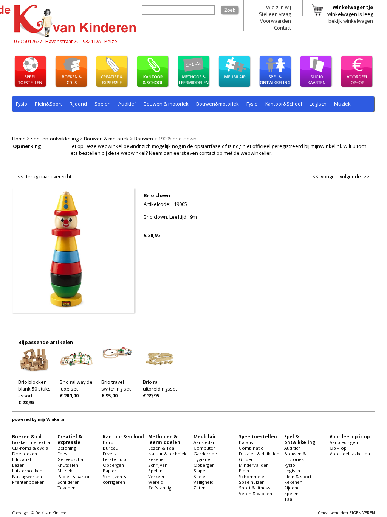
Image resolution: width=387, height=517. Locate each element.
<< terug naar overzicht (44, 175)
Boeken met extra (31, 442)
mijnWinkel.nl (51, 419)
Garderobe (205, 453)
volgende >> (354, 176)
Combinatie (251, 448)
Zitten (200, 488)
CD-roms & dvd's (30, 448)
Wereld (155, 482)
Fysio (21, 103)
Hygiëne (202, 459)
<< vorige (324, 176)
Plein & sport (30, 121)
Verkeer (156, 476)
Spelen (102, 103)
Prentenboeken (28, 482)
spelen (186, 121)
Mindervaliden (254, 465)
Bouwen (143, 138)
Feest (63, 453)
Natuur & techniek (167, 453)
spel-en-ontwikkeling (55, 138)
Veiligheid (204, 482)
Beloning (66, 448)
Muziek (342, 103)
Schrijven (157, 465)
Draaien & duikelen (259, 453)
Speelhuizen (252, 482)
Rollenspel (118, 121)
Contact (282, 27)
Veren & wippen (255, 493)
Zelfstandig (159, 488)
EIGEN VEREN (362, 512)
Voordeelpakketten (350, 453)
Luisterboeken (27, 470)
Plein (244, 470)
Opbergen (113, 465)
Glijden (246, 459)
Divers (109, 453)
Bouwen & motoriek (106, 138)
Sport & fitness (254, 488)
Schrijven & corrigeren (115, 479)
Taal (165, 121)
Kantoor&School (283, 103)
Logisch (318, 103)
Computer (204, 448)
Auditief (127, 103)
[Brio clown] (73, 307)
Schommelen (253, 476)
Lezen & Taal (161, 448)
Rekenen (63, 121)
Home (19, 138)
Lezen (18, 465)
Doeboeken (24, 453)
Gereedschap (71, 459)
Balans (246, 442)
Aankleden (204, 442)
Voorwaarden (275, 20)
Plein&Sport (48, 103)
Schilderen (68, 482)
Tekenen (66, 488)
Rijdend (78, 103)
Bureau (110, 448)
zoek (234, 8)
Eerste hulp (114, 459)
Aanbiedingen (344, 442)
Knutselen (67, 465)
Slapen (201, 470)
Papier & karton (74, 476)
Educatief (21, 459)
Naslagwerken (27, 476)
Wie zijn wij (278, 7)
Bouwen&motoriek (217, 103)
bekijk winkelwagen (350, 20)
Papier (109, 470)
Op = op (338, 448)
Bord (108, 442)
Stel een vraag (275, 14)
